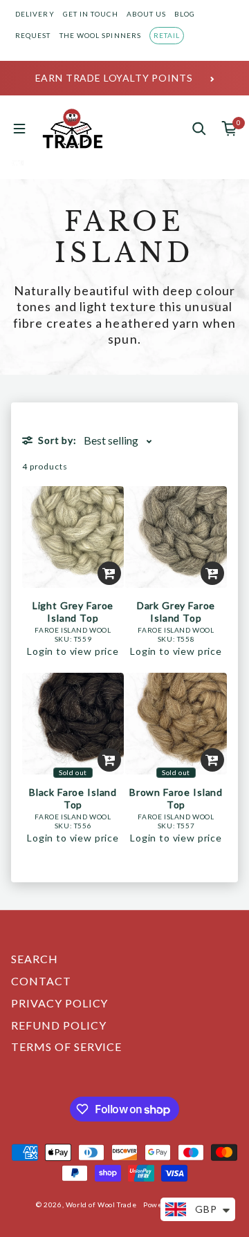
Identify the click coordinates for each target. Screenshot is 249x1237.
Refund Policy (58, 1025)
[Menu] (19, 128)
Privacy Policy (59, 1003)
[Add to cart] (109, 573)
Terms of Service (66, 1046)
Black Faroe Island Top (73, 798)
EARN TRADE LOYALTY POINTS (114, 78)
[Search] (199, 128)
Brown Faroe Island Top (176, 798)
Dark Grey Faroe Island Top (176, 611)
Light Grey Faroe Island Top (73, 611)
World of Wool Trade (101, 1204)
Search (34, 958)
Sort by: (57, 440)
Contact (41, 980)
